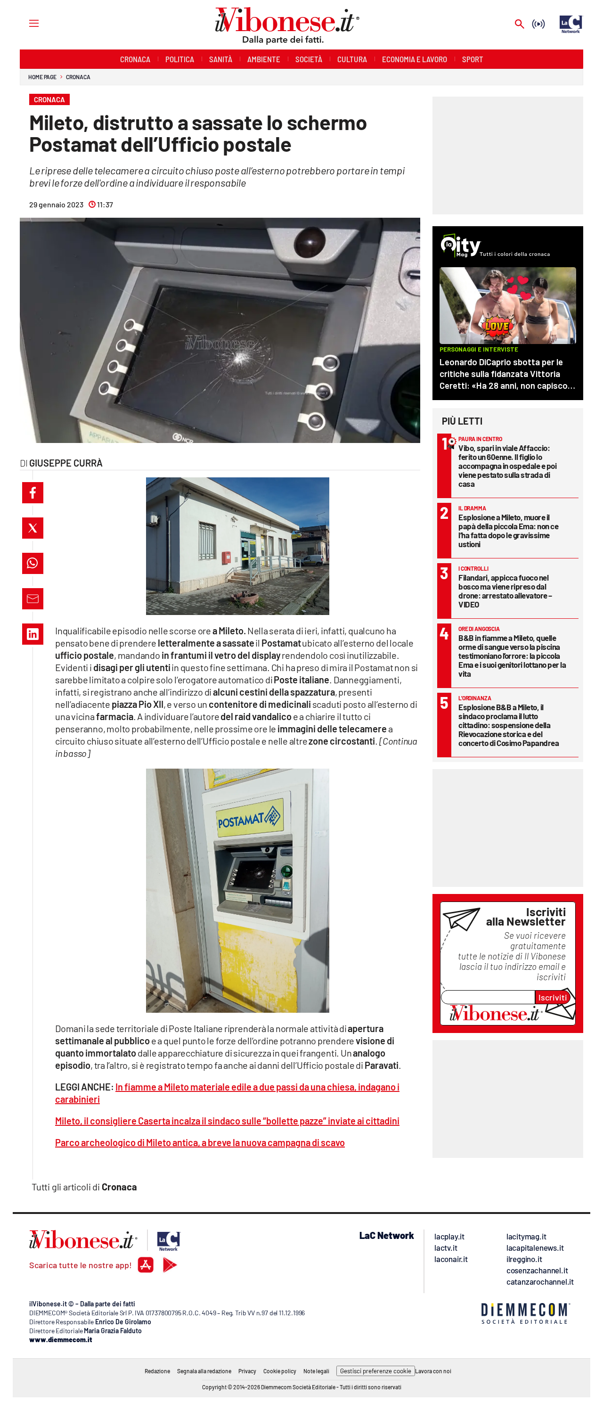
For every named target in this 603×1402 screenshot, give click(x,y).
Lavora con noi (433, 1371)
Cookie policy (279, 1371)
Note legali (316, 1371)
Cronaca (78, 77)
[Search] (519, 24)
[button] (32, 493)
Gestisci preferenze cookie (375, 1371)
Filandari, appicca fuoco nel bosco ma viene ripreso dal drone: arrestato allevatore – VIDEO (505, 591)
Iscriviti (552, 997)
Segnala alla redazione (204, 1371)
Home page (42, 77)
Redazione (157, 1371)
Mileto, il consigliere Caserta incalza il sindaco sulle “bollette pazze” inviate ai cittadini (227, 1120)
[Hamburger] (25, 22)
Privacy (247, 1371)
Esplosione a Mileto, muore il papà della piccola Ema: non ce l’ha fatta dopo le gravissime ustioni (508, 530)
